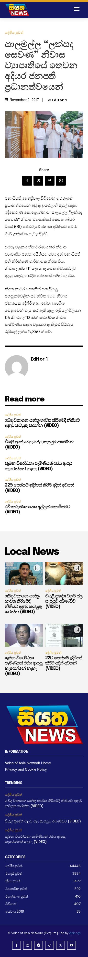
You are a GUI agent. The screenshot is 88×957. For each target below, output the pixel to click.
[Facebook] (27, 181)
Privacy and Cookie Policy (26, 769)
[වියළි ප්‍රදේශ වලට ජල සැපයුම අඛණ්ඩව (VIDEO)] (64, 573)
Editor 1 (59, 100)
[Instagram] (27, 945)
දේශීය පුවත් (14, 33)
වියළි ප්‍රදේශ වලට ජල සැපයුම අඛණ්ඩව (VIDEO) (64, 601)
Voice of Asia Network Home (28, 762)
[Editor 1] (16, 367)
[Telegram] (38, 945)
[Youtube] (71, 945)
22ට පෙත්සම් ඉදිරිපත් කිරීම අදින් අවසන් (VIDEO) (63, 663)
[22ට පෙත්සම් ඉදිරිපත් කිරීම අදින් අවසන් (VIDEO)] (64, 635)
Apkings (74, 933)
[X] (38, 181)
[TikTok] (49, 945)
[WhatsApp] (61, 181)
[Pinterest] (50, 181)
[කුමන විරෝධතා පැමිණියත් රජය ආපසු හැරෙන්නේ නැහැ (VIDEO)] (24, 635)
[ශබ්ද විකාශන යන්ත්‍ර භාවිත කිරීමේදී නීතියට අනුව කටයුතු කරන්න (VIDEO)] (24, 573)
